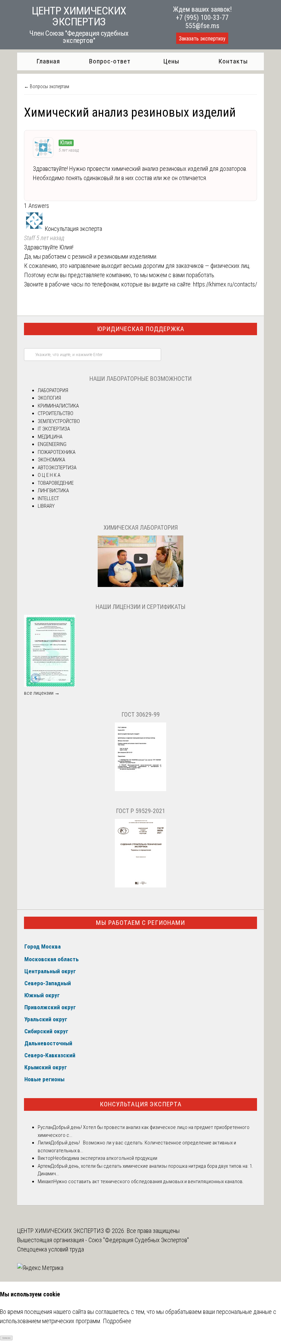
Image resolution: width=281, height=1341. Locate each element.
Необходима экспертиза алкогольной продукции (105, 1158)
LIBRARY (46, 506)
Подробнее (117, 1321)
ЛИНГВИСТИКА (53, 490)
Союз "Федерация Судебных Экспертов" (138, 1240)
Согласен (6, 1338)
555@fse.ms (202, 26)
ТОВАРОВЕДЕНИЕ (56, 483)
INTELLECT (48, 498)
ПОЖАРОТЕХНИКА (56, 452)
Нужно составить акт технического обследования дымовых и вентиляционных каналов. (148, 1181)
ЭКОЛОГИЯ (49, 398)
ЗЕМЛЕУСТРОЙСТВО (59, 421)
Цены (171, 61)
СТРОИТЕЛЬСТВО (55, 413)
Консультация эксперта (141, 1104)
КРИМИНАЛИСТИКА (58, 406)
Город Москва (42, 946)
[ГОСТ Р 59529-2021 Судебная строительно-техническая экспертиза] (140, 886)
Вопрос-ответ (110, 61)
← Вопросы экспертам (46, 86)
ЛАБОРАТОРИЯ (53, 390)
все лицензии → (42, 693)
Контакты (233, 61)
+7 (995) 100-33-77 (202, 17)
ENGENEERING (52, 444)
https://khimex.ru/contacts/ (225, 284)
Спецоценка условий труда (50, 1249)
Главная (48, 61)
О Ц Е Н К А (49, 475)
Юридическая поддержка (140, 329)
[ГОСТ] (140, 789)
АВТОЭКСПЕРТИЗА (57, 467)
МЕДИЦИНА (50, 437)
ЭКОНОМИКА (51, 460)
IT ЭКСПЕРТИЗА (54, 429)
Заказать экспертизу (202, 38)
